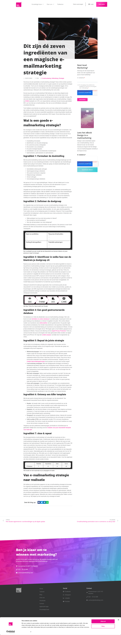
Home (41, 589)
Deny (103, 626)
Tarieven (42, 591)
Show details (25, 631)
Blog (41, 594)
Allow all (103, 621)
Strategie (61, 78)
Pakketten (60, 4)
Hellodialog (55, 78)
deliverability (43, 323)
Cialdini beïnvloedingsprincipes (36, 361)
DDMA (27, 101)
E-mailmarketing (46, 78)
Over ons (49, 4)
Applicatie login (44, 606)
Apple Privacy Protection (59, 331)
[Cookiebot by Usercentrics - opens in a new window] (10, 632)
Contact (42, 603)
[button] (39, 502)
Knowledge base (37, 4)
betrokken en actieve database (40, 319)
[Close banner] (118, 619)
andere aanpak (46, 335)
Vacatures (42, 600)
